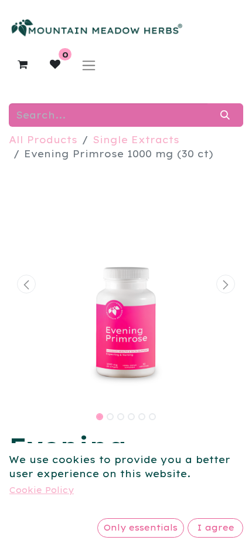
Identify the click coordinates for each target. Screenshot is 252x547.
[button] (26, 284)
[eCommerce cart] (22, 64)
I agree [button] (215, 527)
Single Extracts (136, 140)
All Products (43, 140)
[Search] (225, 115)
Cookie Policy (41, 490)
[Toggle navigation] (88, 65)
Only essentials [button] (141, 527)
